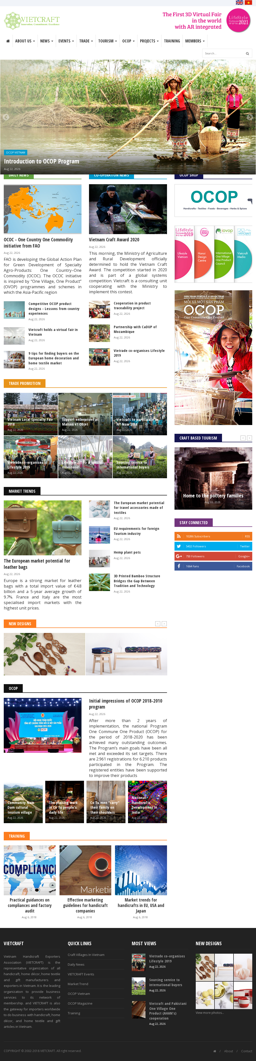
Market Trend (78, 984)
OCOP (13, 688)
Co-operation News (111, 175)
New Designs (20, 623)
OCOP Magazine (80, 1003)
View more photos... (210, 1013)
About (228, 1051)
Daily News (19, 175)
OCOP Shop (189, 175)
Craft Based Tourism (198, 438)
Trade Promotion (24, 383)
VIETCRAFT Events (81, 974)
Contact (246, 1051)
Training (172, 41)
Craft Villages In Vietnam (86, 954)
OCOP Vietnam (15, 152)
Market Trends (22, 491)
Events (65, 41)
